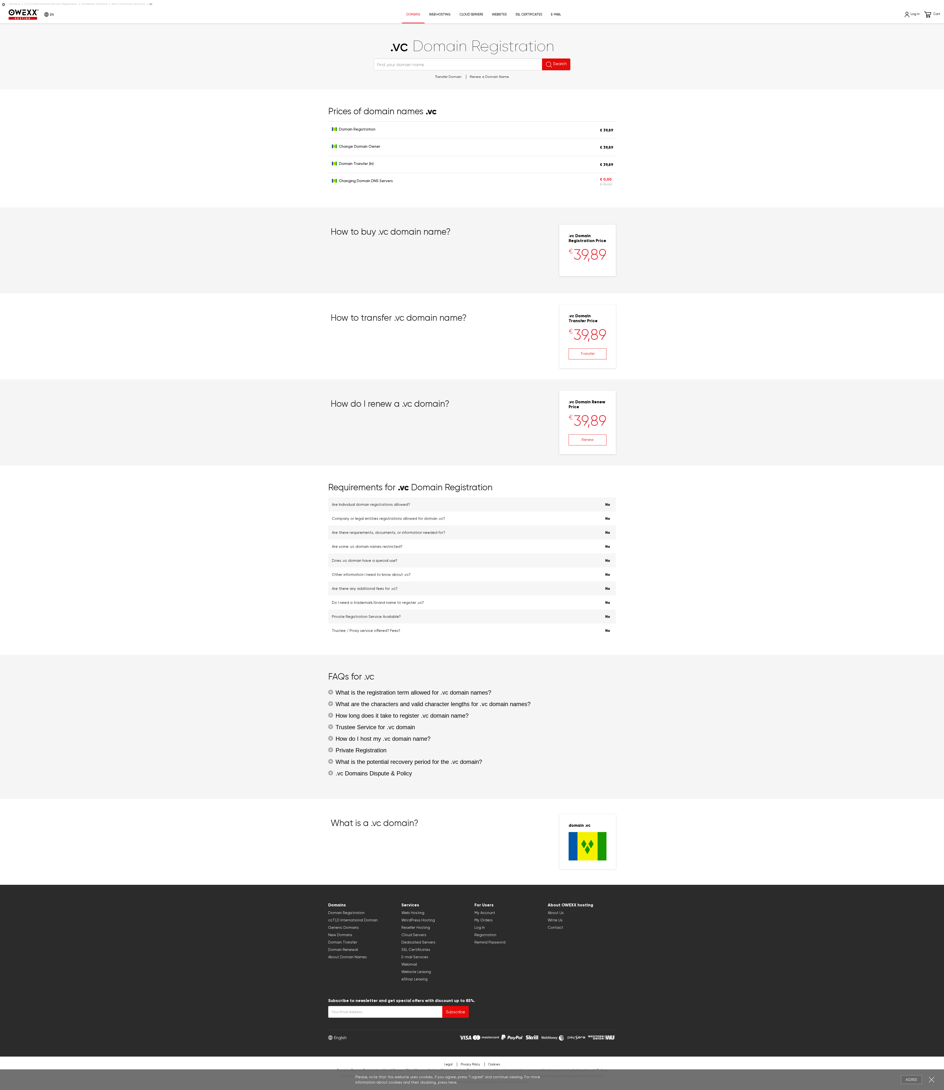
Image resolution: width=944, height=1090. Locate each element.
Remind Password (489, 942)
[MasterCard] (485, 1037)
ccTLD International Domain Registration (50, 4)
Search (560, 63)
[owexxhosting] (3, 4)
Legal (448, 1064)
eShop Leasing (414, 979)
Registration (485, 935)
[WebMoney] (553, 1037)
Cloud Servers (471, 14)
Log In (479, 927)
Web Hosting (440, 14)
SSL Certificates (529, 14)
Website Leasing (416, 972)
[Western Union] (602, 1037)
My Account (484, 913)
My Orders (483, 920)
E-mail (556, 14)
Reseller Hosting (415, 927)
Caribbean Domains (94, 4)
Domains (14, 4)
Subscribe (455, 1011)
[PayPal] (511, 1037)
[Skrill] (532, 1037)
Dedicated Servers (418, 942)
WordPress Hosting (418, 920)
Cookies (494, 1064)
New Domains (340, 935)
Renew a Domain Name (489, 77)
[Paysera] (576, 1037)
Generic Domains (343, 927)
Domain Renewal (343, 949)
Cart (936, 14)
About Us (556, 913)
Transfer (587, 353)
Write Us (555, 920)
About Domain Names (347, 957)
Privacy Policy (470, 1064)
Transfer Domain (448, 77)
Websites (499, 14)
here (452, 1082)
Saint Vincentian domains (128, 4)
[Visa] (465, 1037)
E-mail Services (414, 957)
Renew (588, 439)
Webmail (409, 964)
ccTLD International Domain (353, 920)
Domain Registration (346, 913)
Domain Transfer (342, 942)
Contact (555, 927)
